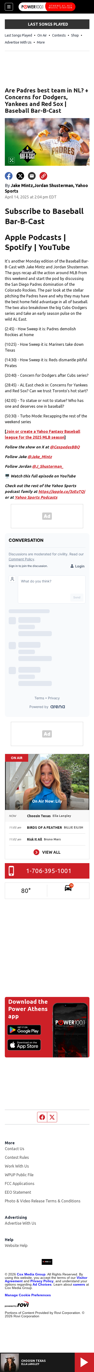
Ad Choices (42, 1284)
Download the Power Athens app (28, 1008)
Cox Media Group (31, 1274)
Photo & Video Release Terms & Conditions (43, 1201)
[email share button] (32, 176)
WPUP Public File (19, 1175)
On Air (42, 35)
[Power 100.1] (47, 7)
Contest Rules (17, 1157)
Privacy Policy (42, 1281)
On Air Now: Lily (47, 801)
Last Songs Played (18, 35)
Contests (59, 35)
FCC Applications (19, 1183)
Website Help (16, 1245)
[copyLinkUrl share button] (43, 176)
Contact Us (14, 1148)
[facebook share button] (9, 176)
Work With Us (17, 1166)
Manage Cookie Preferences (28, 1295)
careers (79, 1284)
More (41, 42)
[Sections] (9, 7)
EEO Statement (18, 1192)
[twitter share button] (20, 176)
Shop (75, 35)
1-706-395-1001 (49, 870)
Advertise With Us (18, 42)
